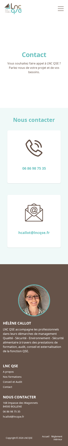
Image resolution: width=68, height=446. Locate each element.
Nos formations (12, 376)
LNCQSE (28, 437)
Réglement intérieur (56, 438)
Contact (7, 387)
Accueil (45, 436)
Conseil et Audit (12, 382)
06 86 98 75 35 (34, 168)
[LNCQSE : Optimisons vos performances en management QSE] (13, 8)
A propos (8, 371)
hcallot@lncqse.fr (34, 232)
